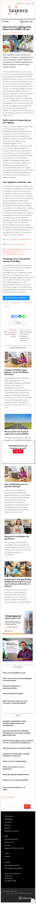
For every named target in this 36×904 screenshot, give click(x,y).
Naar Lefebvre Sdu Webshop (13, 868)
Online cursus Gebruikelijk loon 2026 (14, 673)
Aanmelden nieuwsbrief (12, 865)
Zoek (28, 806)
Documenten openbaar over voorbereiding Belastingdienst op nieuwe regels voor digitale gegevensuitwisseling (16, 733)
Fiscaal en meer (9, 842)
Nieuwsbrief (19, 3)
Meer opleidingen (8, 797)
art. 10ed (10, 244)
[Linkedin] (19, 316)
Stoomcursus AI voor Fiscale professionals (15, 780)
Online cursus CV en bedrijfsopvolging (14, 761)
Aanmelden (18, 451)
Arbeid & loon (16, 302)
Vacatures (8, 825)
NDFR (6, 836)
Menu (7, 21)
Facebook (7, 862)
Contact (27, 3)
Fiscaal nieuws (28, 302)
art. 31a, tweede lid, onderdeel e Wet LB (18, 239)
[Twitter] (16, 316)
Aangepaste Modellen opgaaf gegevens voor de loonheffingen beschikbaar (17, 372)
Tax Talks (7, 845)
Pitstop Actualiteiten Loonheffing (13, 693)
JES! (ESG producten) (11, 839)
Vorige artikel (13, 330)
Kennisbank (8, 822)
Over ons (7, 828)
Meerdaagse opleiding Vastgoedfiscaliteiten (16, 774)
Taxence (18, 10)
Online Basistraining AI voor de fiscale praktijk (17, 748)
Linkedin (7, 856)
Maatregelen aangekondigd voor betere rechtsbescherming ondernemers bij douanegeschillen (14, 723)
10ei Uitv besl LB (20, 244)
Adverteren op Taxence (12, 831)
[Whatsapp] (23, 316)
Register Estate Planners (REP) (14, 848)
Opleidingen (8, 819)
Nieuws (7, 306)
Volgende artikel (23, 330)
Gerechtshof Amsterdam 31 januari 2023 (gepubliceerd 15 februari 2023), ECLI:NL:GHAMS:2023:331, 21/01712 (17, 252)
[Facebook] (12, 316)
